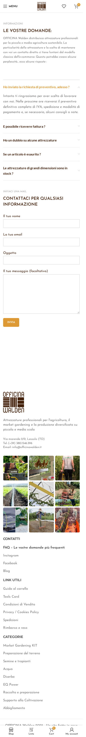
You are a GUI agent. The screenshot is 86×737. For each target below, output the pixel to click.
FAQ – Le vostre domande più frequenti (34, 547)
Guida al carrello (15, 589)
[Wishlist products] (64, 6)
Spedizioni (10, 620)
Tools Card (11, 596)
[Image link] (13, 402)
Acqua (8, 669)
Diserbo (9, 676)
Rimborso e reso (15, 628)
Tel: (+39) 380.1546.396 (17, 443)
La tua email (12, 234)
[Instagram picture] (15, 468)
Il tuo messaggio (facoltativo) (25, 271)
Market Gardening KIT (20, 645)
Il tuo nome (11, 216)
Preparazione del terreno (21, 653)
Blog (6, 571)
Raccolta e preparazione (21, 692)
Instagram (11, 555)
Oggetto (9, 253)
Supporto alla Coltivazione (23, 700)
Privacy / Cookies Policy (21, 612)
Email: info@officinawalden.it (22, 447)
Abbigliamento (14, 708)
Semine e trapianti (16, 661)
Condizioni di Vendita (19, 604)
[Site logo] (41, 6)
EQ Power (10, 684)
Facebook (10, 563)
